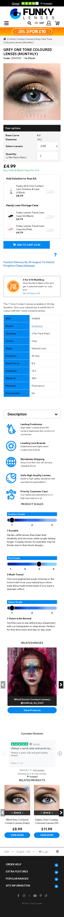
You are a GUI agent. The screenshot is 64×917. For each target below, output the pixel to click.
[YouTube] (35, 895)
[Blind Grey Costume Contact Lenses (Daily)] (17, 811)
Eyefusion (37, 326)
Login (45, 851)
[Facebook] (18, 895)
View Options (25, 265)
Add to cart (28, 244)
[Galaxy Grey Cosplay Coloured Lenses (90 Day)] (47, 811)
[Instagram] (24, 895)
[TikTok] (46, 895)
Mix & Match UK (31, 293)
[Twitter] (29, 895)
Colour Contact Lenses (21, 39)
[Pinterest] (40, 895)
